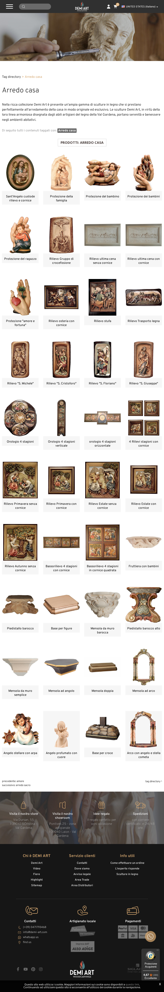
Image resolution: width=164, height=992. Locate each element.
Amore (20, 781)
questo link (132, 984)
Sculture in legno (127, 874)
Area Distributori (82, 885)
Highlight (37, 880)
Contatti (82, 863)
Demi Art (36, 863)
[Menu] (157, 951)
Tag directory (11, 77)
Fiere (36, 874)
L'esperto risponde (127, 868)
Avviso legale (82, 874)
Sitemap (36, 885)
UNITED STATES (140, 6)
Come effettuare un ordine (127, 863)
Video (36, 868)
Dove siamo (82, 868)
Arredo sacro (23, 785)
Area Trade (82, 880)
